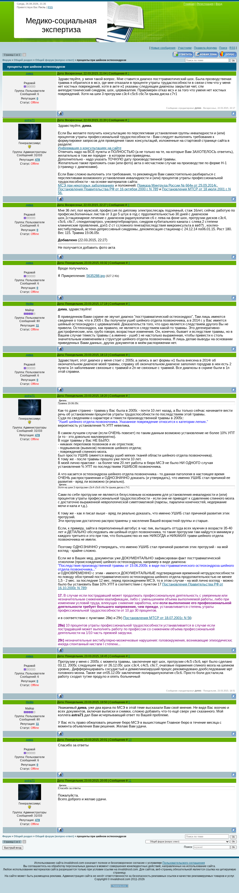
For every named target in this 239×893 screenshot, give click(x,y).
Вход (219, 4)
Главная (189, 4)
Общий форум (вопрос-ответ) (54, 60)
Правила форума (205, 48)
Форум (6, 60)
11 (129, 780)
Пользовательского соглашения (183, 863)
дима (29, 73)
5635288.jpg (95, 276)
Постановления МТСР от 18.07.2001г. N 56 (157, 618)
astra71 (30, 120)
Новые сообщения (163, 48)
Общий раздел (23, 60)
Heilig (29, 303)
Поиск (223, 48)
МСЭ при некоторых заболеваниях (86, 185)
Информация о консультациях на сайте (89, 148)
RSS (50, 7)
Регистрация (205, 4)
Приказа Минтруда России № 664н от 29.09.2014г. (177, 185)
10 (130, 739)
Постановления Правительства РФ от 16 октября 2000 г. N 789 (108, 189)
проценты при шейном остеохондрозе (101, 60)
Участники (185, 48)
